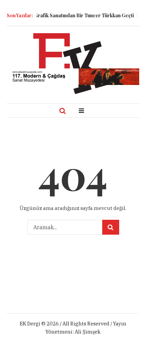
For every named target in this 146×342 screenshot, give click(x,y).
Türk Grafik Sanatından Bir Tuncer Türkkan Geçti (76, 15)
